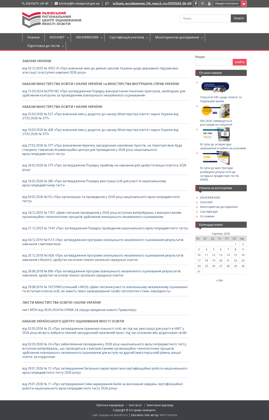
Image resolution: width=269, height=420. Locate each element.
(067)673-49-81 (37, 3)
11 (206, 255)
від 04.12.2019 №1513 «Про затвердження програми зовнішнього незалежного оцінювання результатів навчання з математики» (103, 242)
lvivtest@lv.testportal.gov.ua (79, 3)
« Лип (219, 280)
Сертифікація (209, 211)
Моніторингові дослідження (177, 37)
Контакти (135, 405)
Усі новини (207, 216)
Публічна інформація (110, 405)
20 (220, 260)
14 (228, 255)
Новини (33, 37)
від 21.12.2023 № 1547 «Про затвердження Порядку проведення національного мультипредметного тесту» (105, 228)
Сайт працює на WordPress (110, 415)
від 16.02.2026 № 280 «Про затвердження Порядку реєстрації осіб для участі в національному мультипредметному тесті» (94, 183)
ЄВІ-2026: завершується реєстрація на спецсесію (216, 123)
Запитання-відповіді (160, 405)
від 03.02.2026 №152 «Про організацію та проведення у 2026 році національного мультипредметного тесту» (101, 199)
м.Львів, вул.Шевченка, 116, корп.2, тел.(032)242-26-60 (152, 3)
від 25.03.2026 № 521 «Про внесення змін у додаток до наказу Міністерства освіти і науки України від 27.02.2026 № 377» (100, 116)
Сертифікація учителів (126, 37)
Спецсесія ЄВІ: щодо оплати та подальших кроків (221, 99)
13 (220, 255)
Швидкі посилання (226, 3)
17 (198, 260)
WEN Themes (168, 415)
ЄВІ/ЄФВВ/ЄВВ (87, 37)
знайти (240, 62)
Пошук (200, 57)
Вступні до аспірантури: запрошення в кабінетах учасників (223, 146)
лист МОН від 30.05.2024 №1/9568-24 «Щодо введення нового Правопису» (79, 310)
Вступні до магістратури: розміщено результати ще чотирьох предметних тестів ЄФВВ (219, 174)
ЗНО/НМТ (57, 37)
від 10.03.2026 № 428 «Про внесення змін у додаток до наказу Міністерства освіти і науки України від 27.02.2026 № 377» (100, 132)
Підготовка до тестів (43, 46)
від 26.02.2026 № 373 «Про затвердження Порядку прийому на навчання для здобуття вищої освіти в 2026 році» (104, 167)
